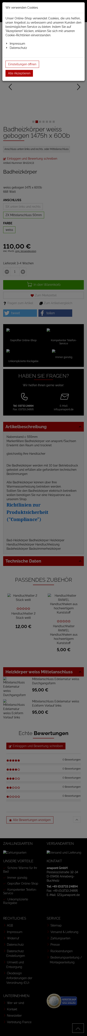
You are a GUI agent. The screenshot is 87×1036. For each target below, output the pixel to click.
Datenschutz (18, 47)
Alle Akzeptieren (19, 73)
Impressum (17, 43)
